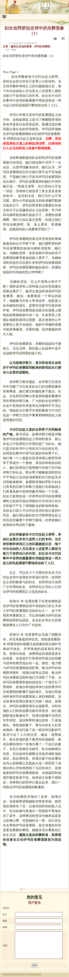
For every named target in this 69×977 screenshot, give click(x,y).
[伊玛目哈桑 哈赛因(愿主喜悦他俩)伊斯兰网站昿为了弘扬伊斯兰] (34, 7)
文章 (6, 46)
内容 (5, 945)
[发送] (63, 40)
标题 (5, 921)
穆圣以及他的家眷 (22, 46)
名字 (5, 914)
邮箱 (5, 927)
